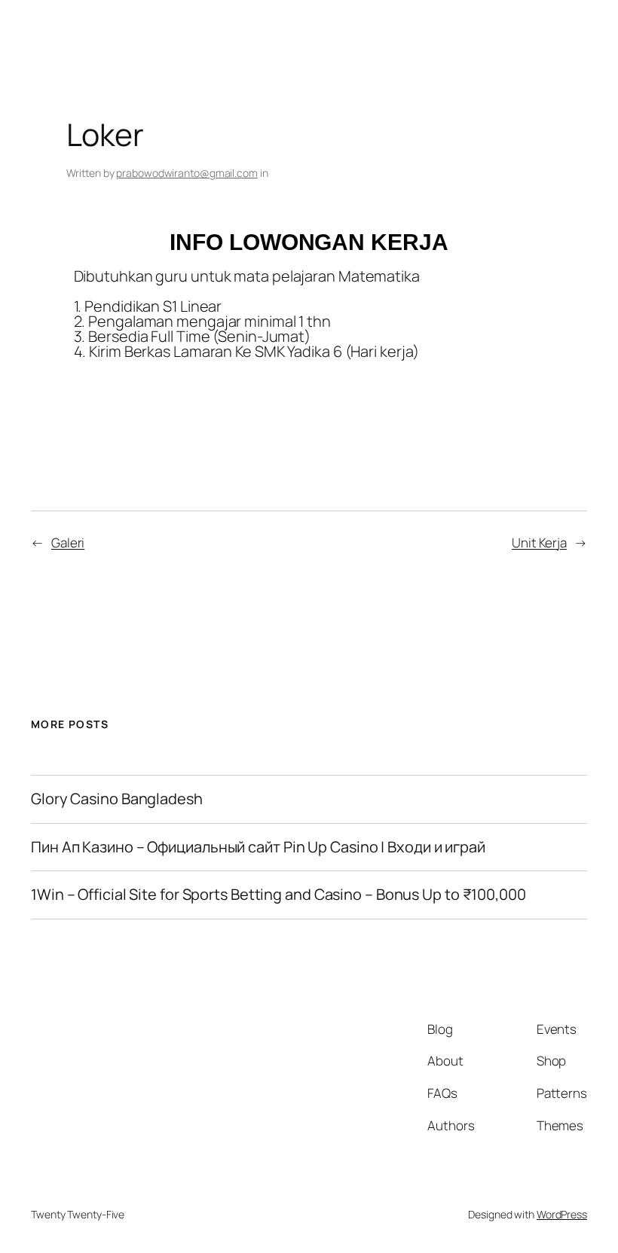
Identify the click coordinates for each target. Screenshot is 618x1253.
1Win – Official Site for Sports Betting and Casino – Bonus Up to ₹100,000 (278, 894)
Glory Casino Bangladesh (117, 799)
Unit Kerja (539, 542)
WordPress (562, 1214)
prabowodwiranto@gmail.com (187, 173)
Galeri (67, 542)
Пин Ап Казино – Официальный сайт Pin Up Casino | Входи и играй (258, 847)
